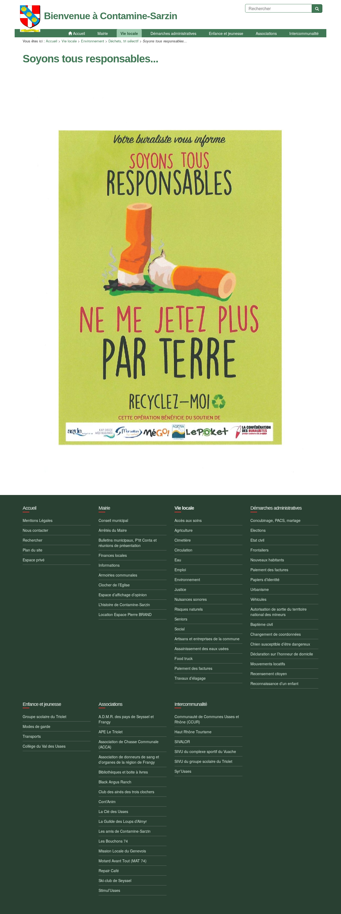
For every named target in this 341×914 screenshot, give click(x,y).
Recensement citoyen (268, 673)
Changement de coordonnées (275, 634)
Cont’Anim (107, 801)
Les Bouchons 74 (113, 841)
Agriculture (183, 530)
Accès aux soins (188, 520)
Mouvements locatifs (267, 663)
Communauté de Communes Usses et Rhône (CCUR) (206, 719)
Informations (109, 565)
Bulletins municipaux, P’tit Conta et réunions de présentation (128, 542)
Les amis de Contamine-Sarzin (125, 831)
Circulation (183, 550)
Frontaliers (259, 550)
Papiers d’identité (264, 579)
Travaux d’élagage (190, 678)
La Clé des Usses (113, 811)
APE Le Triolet (111, 731)
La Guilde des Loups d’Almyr (123, 821)
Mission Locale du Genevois (122, 850)
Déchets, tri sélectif (123, 40)
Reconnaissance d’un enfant (274, 683)
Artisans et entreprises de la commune (206, 638)
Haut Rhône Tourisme (193, 731)
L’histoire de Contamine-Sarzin (124, 604)
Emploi (180, 569)
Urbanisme (259, 589)
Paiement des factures (193, 668)
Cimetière (182, 540)
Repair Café (109, 870)
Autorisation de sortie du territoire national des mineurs (278, 611)
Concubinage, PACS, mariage (275, 520)
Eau (177, 559)
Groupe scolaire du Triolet (44, 716)
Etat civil (257, 540)
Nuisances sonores (190, 599)
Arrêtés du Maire (113, 530)
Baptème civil (261, 624)
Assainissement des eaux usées (201, 648)
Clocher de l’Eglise (114, 584)
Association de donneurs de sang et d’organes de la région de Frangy (129, 759)
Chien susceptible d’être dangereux (280, 644)
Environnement (92, 40)
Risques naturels (188, 609)
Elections (258, 530)
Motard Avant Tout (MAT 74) (123, 860)
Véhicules (258, 599)
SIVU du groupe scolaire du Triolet (203, 761)
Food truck (183, 658)
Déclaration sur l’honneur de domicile (281, 654)
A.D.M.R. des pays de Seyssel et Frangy (126, 719)
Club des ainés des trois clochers (126, 791)
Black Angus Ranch (115, 781)
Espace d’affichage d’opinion (123, 594)
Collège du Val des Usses (44, 746)
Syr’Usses (182, 771)
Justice (180, 589)
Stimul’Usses (109, 890)
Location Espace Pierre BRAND (125, 614)
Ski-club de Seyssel (115, 880)
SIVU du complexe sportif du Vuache (205, 751)
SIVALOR (182, 741)
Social (179, 628)
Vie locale (69, 40)
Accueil (51, 40)
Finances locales (113, 555)
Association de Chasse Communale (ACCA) (129, 744)
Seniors (180, 619)
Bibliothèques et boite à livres (123, 772)
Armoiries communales (118, 575)
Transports (32, 736)
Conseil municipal (113, 520)
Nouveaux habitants (267, 559)
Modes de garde (36, 726)
